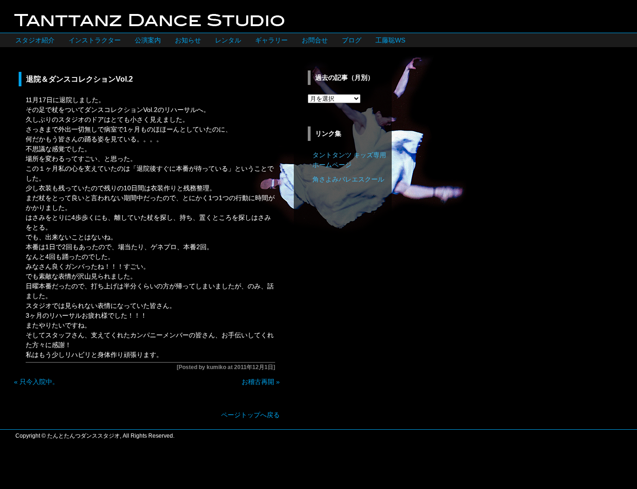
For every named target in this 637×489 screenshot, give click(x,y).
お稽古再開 (258, 381)
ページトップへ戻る (250, 415)
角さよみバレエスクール (348, 179)
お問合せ (315, 40)
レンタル (228, 40)
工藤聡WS (390, 40)
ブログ (351, 40)
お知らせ (188, 40)
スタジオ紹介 (35, 40)
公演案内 (148, 40)
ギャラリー (271, 40)
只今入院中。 (39, 381)
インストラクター (95, 40)
